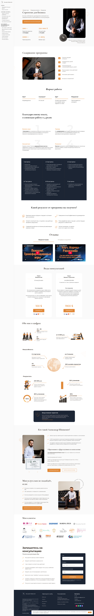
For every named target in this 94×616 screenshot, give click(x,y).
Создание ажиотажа (6, 34)
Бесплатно (44, 601)
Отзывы (44, 603)
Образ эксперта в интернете (5, 14)
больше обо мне (54, 470)
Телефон (64, 562)
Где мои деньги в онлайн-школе (7, 30)
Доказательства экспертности (5, 18)
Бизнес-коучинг (5, 9)
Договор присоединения (63, 599)
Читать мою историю (69, 470)
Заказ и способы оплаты (62, 602)
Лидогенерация (5, 36)
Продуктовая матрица (6, 31)
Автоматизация (5, 37)
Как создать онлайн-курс (7, 27)
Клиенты (44, 605)
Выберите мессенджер (67, 569)
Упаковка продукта (6, 20)
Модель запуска (5, 33)
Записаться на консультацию (32, 21)
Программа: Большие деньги (6, 8)
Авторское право (61, 604)
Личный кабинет (5, 39)
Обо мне (44, 597)
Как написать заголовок (6, 21)
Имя (63, 555)
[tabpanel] (54, 253)
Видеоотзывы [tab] (44, 240)
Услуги (43, 599)
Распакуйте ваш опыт (6, 16)
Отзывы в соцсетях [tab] (64, 240)
